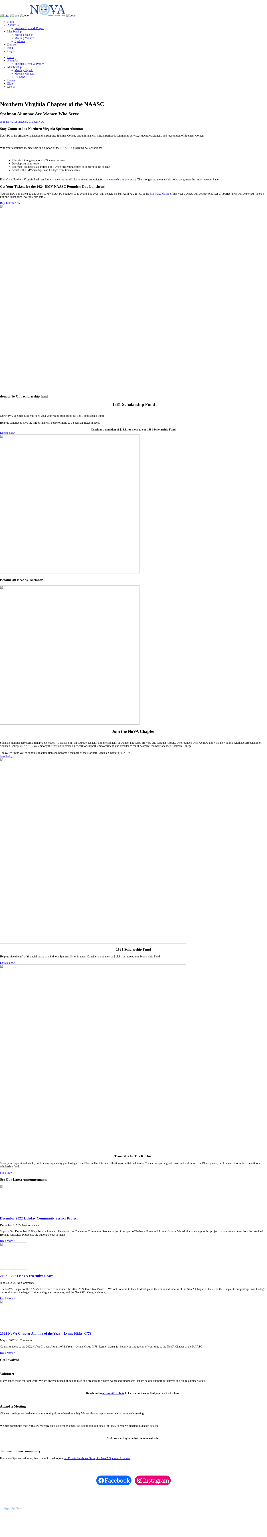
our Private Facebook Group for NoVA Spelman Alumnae (97, 1458)
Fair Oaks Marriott (160, 193)
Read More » (7, 1240)
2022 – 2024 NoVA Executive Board (27, 1276)
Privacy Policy (24, 1530)
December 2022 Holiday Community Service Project (39, 1218)
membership (114, 179)
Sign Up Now (12, 1508)
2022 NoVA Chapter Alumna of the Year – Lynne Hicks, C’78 (46, 1333)
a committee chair (113, 1393)
